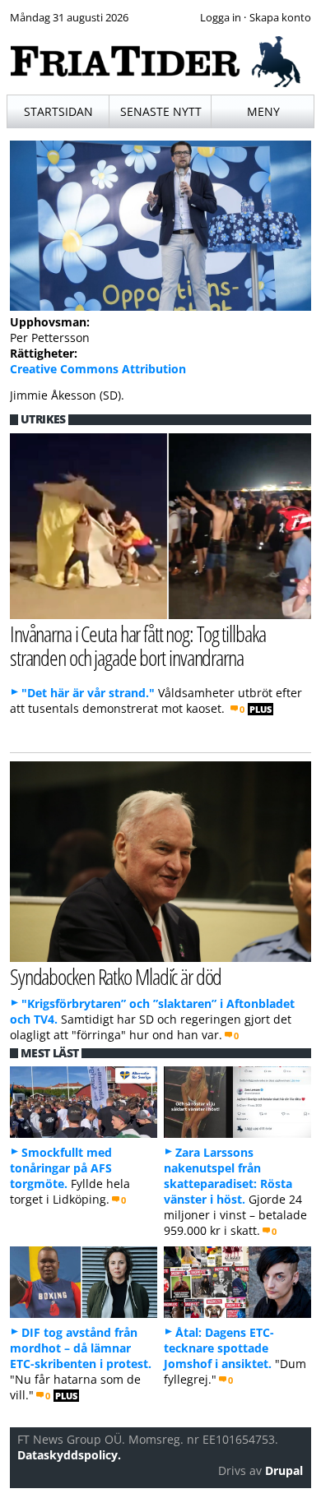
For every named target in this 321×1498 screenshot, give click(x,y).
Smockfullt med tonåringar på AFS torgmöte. (61, 1167)
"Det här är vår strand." (88, 692)
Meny (263, 111)
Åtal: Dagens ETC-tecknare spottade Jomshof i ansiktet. (219, 1348)
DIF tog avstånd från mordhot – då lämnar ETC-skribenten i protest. (80, 1348)
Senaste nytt (161, 111)
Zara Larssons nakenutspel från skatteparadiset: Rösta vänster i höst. (228, 1175)
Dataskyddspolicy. (69, 1455)
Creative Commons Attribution (98, 369)
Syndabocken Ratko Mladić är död (116, 976)
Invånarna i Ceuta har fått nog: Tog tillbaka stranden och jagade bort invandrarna (138, 645)
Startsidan (58, 111)
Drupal (284, 1470)
